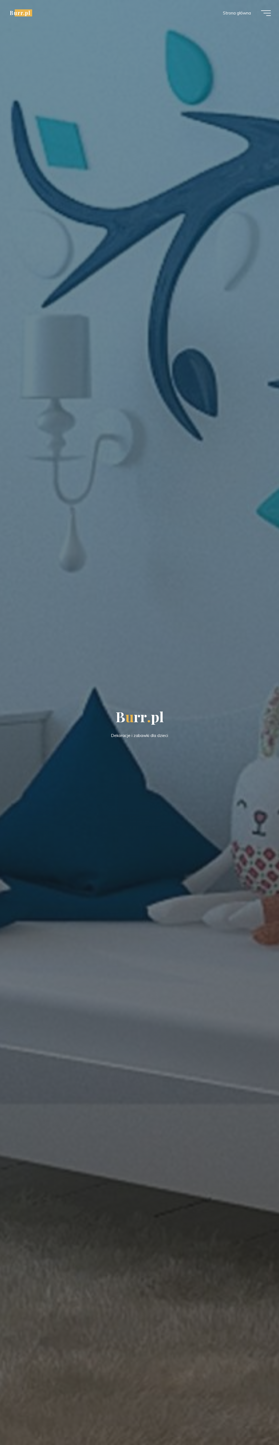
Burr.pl (20, 12)
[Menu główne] (266, 13)
